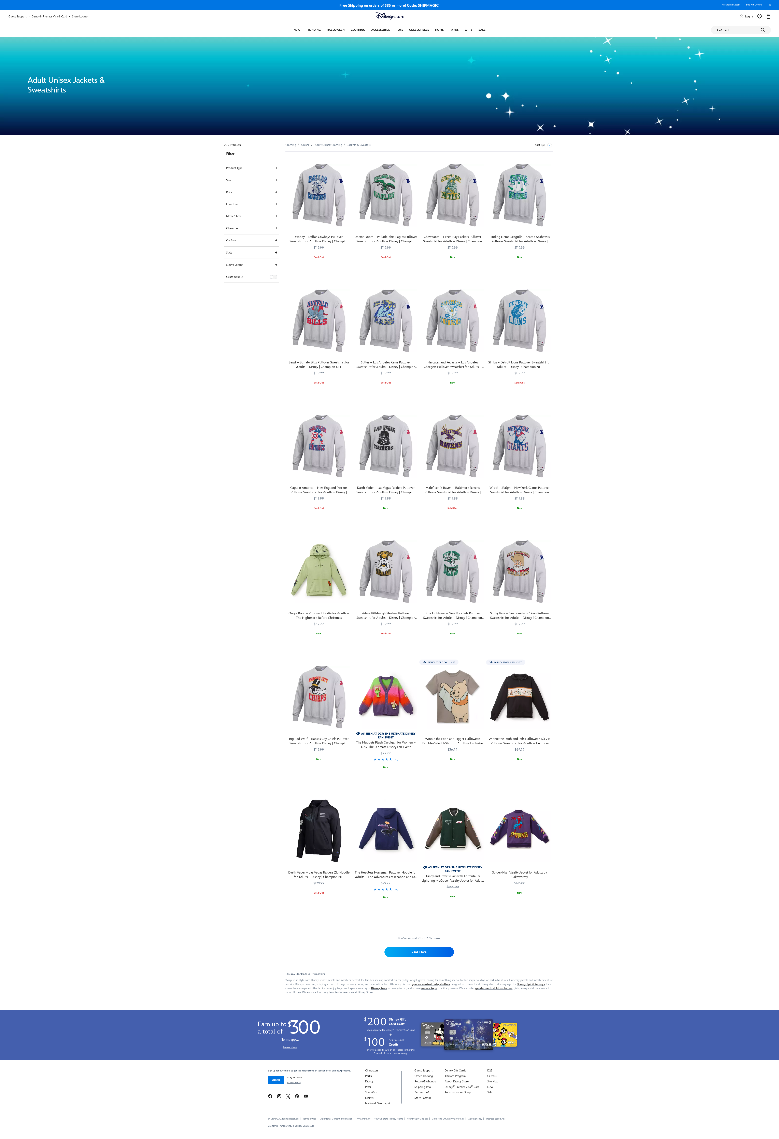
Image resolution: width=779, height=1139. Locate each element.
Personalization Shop (458, 1092)
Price (229, 192)
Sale (482, 30)
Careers (492, 1076)
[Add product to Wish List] (347, 160)
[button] (273, 277)
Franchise (232, 204)
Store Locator (80, 16)
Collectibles (419, 30)
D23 (489, 1070)
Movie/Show (233, 216)
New (297, 30)
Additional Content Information (336, 1118)
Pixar (368, 1087)
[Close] (769, 7)
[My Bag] (768, 16)
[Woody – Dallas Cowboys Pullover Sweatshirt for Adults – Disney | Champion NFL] (318, 195)
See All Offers (754, 4)
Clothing (358, 30)
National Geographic (378, 1103)
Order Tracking (423, 1076)
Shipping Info (422, 1087)
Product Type (234, 168)
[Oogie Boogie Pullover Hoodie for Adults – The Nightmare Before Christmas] (318, 571)
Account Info (422, 1092)
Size (228, 180)
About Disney (475, 1118)
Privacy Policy (294, 1082)
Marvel (369, 1098)
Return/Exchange (425, 1081)
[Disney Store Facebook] (270, 1096)
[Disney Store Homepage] (389, 16)
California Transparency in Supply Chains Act (291, 1125)
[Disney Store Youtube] (305, 1096)
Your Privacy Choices (417, 1119)
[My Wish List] (759, 16)
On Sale (231, 240)
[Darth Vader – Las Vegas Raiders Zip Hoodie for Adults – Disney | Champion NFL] (318, 830)
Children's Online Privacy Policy (448, 1118)
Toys (399, 30)
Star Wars (371, 1092)
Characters (371, 1070)
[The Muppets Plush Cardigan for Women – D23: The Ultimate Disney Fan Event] (385, 697)
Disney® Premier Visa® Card (49, 16)
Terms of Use (309, 1118)
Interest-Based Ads (496, 1118)
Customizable (234, 277)
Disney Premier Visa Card (462, 1087)
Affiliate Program (455, 1076)
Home (439, 30)
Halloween (336, 30)
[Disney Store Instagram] (279, 1096)
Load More (419, 952)
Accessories (380, 30)
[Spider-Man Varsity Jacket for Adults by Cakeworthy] (519, 830)
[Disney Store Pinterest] (297, 1096)
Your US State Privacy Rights (388, 1118)
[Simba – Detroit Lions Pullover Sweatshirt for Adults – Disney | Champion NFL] (519, 320)
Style (229, 252)
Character (232, 228)
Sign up (276, 1079)
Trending (313, 30)
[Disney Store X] (288, 1096)
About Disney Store (457, 1081)
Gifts (468, 30)
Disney (369, 1081)
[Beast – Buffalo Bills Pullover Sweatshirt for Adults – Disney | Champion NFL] (318, 320)
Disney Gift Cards (455, 1070)
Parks (454, 30)
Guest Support (18, 16)
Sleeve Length (234, 264)
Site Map (492, 1081)
